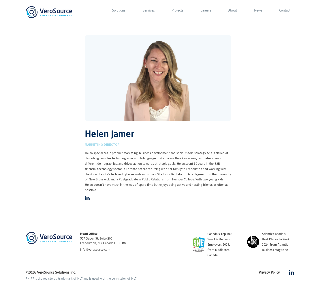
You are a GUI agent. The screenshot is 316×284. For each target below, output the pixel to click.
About (232, 10)
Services (149, 10)
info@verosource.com (95, 249)
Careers (205, 10)
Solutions (118, 10)
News (258, 10)
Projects (177, 10)
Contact (284, 10)
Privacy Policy (269, 272)
